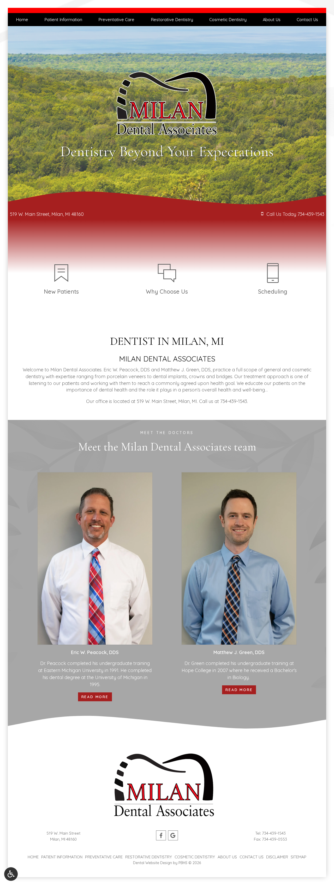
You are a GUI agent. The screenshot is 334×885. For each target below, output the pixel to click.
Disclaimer (277, 856)
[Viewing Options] (11, 874)
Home (22, 19)
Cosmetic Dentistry (228, 19)
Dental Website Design (152, 862)
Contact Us (307, 19)
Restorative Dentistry (172, 19)
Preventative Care (116, 19)
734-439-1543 (233, 401)
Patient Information (63, 19)
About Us (272, 19)
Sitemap (298, 856)
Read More (96, 696)
